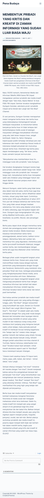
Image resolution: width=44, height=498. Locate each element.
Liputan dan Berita (9, 40)
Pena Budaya (11, 3)
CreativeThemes (9, 495)
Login (39, 453)
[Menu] (40, 3)
